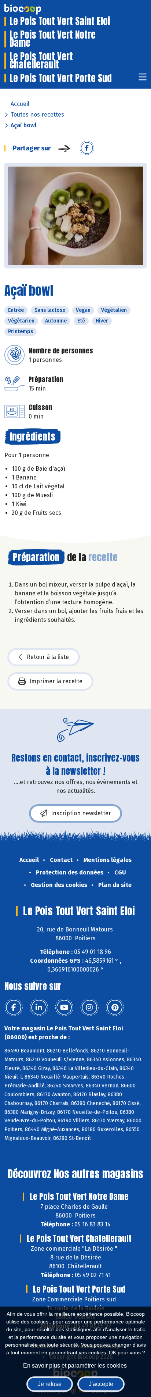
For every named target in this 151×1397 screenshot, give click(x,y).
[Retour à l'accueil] (33, 9)
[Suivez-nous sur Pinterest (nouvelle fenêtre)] (115, 1007)
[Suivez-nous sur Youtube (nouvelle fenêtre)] (64, 1007)
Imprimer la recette (55, 681)
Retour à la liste (48, 656)
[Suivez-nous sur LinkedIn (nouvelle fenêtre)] (39, 1007)
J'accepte (101, 1384)
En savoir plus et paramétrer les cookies (75, 1365)
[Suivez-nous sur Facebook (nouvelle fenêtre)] (13, 1007)
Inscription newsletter (81, 813)
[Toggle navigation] (143, 79)
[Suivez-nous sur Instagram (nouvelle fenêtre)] (89, 1007)
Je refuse (50, 1384)
